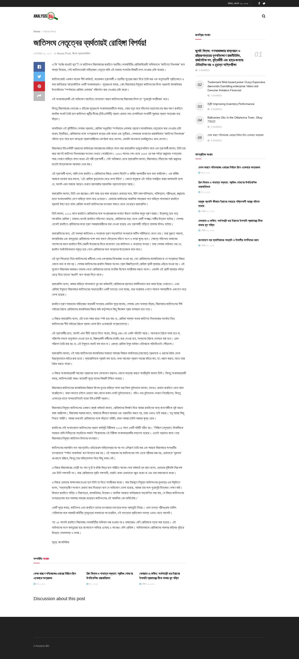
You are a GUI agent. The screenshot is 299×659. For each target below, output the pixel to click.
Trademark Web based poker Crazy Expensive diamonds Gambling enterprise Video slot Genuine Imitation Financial (236, 86)
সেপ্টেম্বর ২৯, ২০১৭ (43, 53)
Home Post (50, 31)
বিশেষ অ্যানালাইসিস (81, 53)
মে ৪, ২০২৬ (40, 584)
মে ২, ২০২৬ (93, 584)
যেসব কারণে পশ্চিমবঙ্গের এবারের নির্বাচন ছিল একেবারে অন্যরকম (235, 135)
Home (37, 31)
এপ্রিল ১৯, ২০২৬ (148, 584)
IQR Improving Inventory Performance (230, 103)
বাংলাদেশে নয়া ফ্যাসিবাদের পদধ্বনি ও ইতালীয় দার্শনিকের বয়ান (228, 240)
